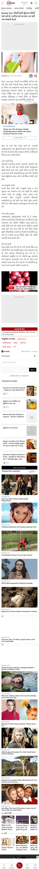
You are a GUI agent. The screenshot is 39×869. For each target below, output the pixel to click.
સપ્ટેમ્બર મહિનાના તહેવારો (7, 849)
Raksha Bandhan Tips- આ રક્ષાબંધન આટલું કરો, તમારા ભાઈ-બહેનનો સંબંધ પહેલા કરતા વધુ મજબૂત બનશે (22, 847)
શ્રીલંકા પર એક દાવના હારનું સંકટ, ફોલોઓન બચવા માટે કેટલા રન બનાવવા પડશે (8, 827)
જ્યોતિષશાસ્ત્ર (6, 342)
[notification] (36, 3)
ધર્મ (15, 346)
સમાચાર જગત (21, 339)
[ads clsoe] (37, 857)
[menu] (3, 3)
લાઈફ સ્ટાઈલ (6, 346)
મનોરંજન (23, 342)
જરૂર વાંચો (8, 813)
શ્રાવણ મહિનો (19, 8)
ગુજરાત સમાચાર (6, 8)
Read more (10, 288)
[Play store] (32, 3)
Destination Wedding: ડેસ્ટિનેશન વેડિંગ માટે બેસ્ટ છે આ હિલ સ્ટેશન (19, 333)
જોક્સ (15, 342)
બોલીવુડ (29, 8)
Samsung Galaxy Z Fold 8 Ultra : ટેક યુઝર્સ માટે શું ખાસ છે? (22, 827)
